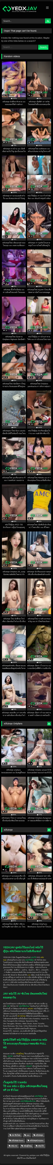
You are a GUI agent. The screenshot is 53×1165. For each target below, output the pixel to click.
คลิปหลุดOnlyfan (36, 1140)
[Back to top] (45, 1148)
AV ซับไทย (16, 1135)
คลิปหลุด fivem (17, 1140)
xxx (28, 1135)
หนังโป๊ (33, 957)
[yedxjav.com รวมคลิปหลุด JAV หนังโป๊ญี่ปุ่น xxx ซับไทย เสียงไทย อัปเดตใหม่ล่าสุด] (21, 9)
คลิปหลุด (39, 1135)
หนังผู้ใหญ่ (28, 1146)
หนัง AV (14, 1146)
